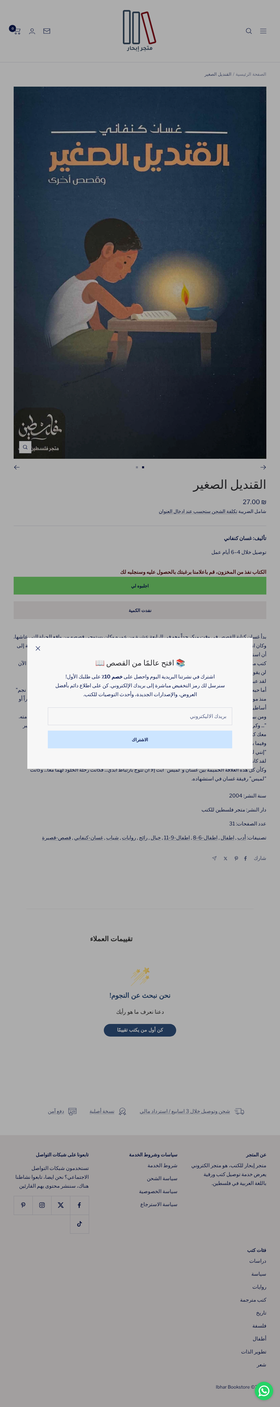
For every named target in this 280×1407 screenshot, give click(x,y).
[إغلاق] (38, 648)
